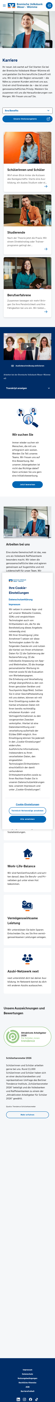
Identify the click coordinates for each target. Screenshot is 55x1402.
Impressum (27, 1370)
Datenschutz (27, 1374)
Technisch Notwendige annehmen (27, 811)
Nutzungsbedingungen (27, 1378)
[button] (27, 388)
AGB (27, 1387)
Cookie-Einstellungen (27, 804)
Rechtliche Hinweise (27, 1382)
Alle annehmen (27, 819)
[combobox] (27, 110)
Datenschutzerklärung (21, 599)
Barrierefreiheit (27, 1391)
